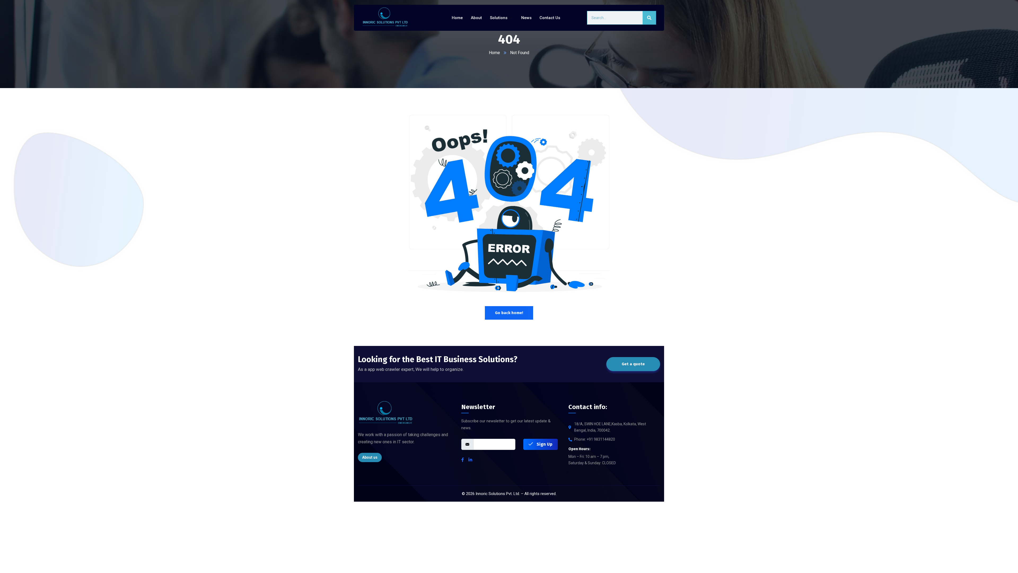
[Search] (649, 17)
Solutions (498, 17)
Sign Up (544, 444)
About (476, 17)
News (526, 17)
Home (457, 17)
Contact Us (549, 17)
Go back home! (509, 312)
